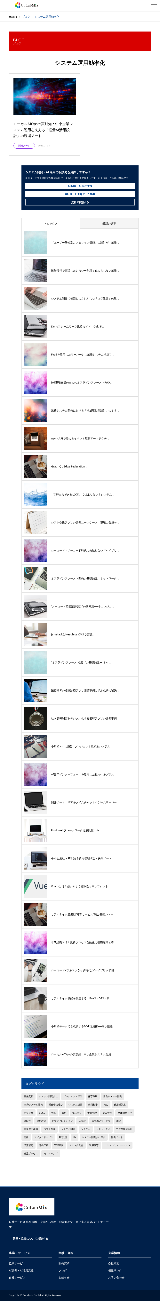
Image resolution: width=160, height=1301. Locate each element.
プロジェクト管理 (72, 1096)
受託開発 (77, 1112)
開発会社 (28, 1112)
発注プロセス (31, 1153)
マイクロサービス (43, 1137)
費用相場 (93, 1104)
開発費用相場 (31, 1128)
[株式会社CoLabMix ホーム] (32, 1206)
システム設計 (75, 1104)
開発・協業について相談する (30, 1238)
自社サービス (17, 1277)
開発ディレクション (62, 1120)
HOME (13, 16)
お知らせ (64, 1277)
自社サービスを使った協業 (80, 194)
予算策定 (28, 1145)
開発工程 (43, 1145)
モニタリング (51, 1153)
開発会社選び (56, 1104)
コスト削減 (49, 1128)
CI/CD (42, 1112)
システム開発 (68, 1128)
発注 (105, 1104)
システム (85, 1128)
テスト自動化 (76, 1145)
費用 (64, 1112)
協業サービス (17, 1263)
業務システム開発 (112, 1096)
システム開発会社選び (93, 1137)
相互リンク (115, 1270)
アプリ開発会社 (124, 1128)
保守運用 (92, 1096)
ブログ (63, 1270)
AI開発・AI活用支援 (21, 1270)
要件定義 (28, 1096)
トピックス (51, 223)
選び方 (27, 1120)
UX (74, 1137)
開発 (26, 1137)
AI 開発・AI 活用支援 (80, 186)
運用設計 (41, 1120)
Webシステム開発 (33, 1104)
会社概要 (113, 1263)
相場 (118, 1120)
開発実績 (64, 1263)
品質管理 (107, 1112)
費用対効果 (120, 1104)
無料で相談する (80, 202)
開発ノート (117, 1137)
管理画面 (58, 1145)
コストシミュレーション (117, 1145)
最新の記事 (109, 223)
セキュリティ (103, 1128)
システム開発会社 (48, 1096)
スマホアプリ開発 (101, 1120)
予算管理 (92, 1112)
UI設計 (82, 1120)
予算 (53, 1112)
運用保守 (94, 1145)
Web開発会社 (125, 1112)
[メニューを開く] (154, 6)
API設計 (63, 1137)
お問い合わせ (116, 1277)
